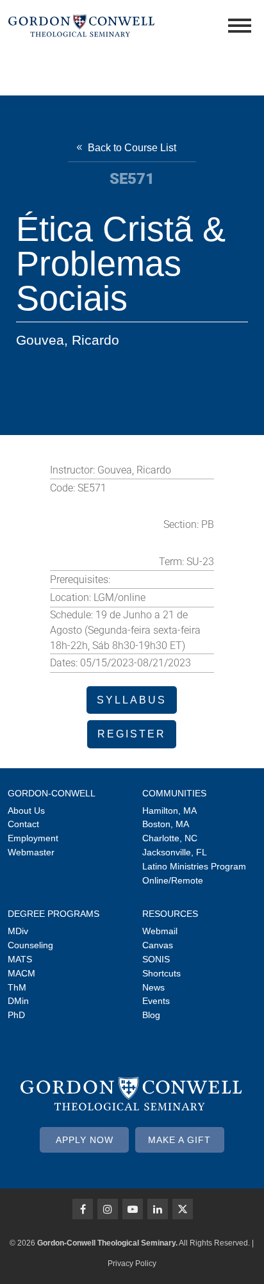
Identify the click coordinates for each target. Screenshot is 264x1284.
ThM (17, 987)
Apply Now (84, 1140)
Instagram (107, 1209)
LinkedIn (157, 1209)
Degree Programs (53, 914)
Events (156, 1001)
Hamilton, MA (169, 810)
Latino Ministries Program (194, 866)
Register (131, 733)
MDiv (18, 931)
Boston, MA (165, 824)
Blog (151, 1015)
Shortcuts (161, 973)
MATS (20, 959)
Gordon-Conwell (51, 793)
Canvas (157, 945)
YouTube (132, 1209)
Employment (33, 838)
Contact (23, 824)
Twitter (182, 1209)
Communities (174, 793)
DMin (18, 1001)
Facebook (82, 1209)
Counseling (30, 945)
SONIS (156, 959)
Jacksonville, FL (174, 852)
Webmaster (31, 852)
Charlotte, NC (169, 838)
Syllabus (132, 700)
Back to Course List (132, 147)
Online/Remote (172, 880)
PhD (16, 1015)
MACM (21, 973)
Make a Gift (179, 1140)
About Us (26, 810)
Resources (170, 914)
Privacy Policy (132, 1263)
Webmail (159, 931)
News (153, 987)
